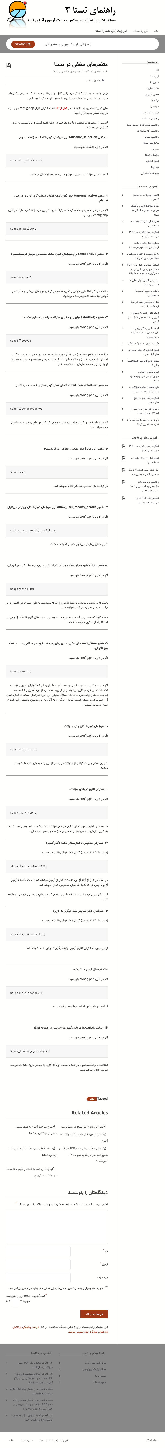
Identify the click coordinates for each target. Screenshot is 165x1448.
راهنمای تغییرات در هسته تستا (143, 125)
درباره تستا (141, 31)
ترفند (92, 1099)
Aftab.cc (154, 1440)
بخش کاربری (152, 94)
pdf (157, 70)
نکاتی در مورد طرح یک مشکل (143, 343)
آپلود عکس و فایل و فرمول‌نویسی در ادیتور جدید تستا (144, 376)
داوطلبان (154, 107)
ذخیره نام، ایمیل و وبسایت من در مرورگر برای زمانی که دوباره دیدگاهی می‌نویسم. (56, 1288)
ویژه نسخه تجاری (150, 173)
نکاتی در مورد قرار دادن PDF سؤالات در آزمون (144, 234)
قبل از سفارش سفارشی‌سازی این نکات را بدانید (144, 304)
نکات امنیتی (152, 161)
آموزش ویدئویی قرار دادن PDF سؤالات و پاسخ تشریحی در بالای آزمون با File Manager (83, 1155)
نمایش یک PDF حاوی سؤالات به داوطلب (147, 500)
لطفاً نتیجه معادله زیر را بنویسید (26, 1296)
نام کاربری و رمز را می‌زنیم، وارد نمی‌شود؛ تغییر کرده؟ (143, 422)
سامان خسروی (45, 1389)
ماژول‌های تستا (151, 143)
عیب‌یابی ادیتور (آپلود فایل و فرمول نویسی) (144, 282)
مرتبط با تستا (152, 155)
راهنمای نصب (152, 137)
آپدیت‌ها (154, 76)
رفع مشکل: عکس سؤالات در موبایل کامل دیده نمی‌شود (144, 389)
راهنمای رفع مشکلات (148, 131)
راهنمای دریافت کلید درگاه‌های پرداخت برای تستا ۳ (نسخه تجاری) (144, 486)
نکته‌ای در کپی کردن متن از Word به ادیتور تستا (144, 411)
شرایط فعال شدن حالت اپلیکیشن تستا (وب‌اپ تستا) (144, 245)
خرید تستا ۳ (99, 1382)
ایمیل (104, 1264)
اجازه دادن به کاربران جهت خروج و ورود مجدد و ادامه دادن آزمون (145, 332)
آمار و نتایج (153, 88)
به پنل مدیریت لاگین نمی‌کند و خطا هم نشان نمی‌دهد (143, 256)
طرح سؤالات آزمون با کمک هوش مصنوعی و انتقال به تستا (145, 210)
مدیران (155, 149)
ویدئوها (155, 167)
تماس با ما (100, 1376)
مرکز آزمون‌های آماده (95, 1363)
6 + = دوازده (18, 1301)
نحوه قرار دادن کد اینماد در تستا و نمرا (82, 1126)
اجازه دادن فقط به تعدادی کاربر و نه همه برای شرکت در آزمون (143, 317)
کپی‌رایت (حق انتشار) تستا (111, 31)
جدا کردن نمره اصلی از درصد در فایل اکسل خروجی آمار (144, 472)
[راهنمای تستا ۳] (62, 14)
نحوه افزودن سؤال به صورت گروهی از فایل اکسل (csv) (32, 1417)
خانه (156, 31)
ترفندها (155, 100)
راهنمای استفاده (93, 71)
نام (105, 1251)
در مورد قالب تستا (149, 113)
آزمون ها (154, 82)
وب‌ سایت (102, 1277)
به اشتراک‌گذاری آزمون (94, 1369)
